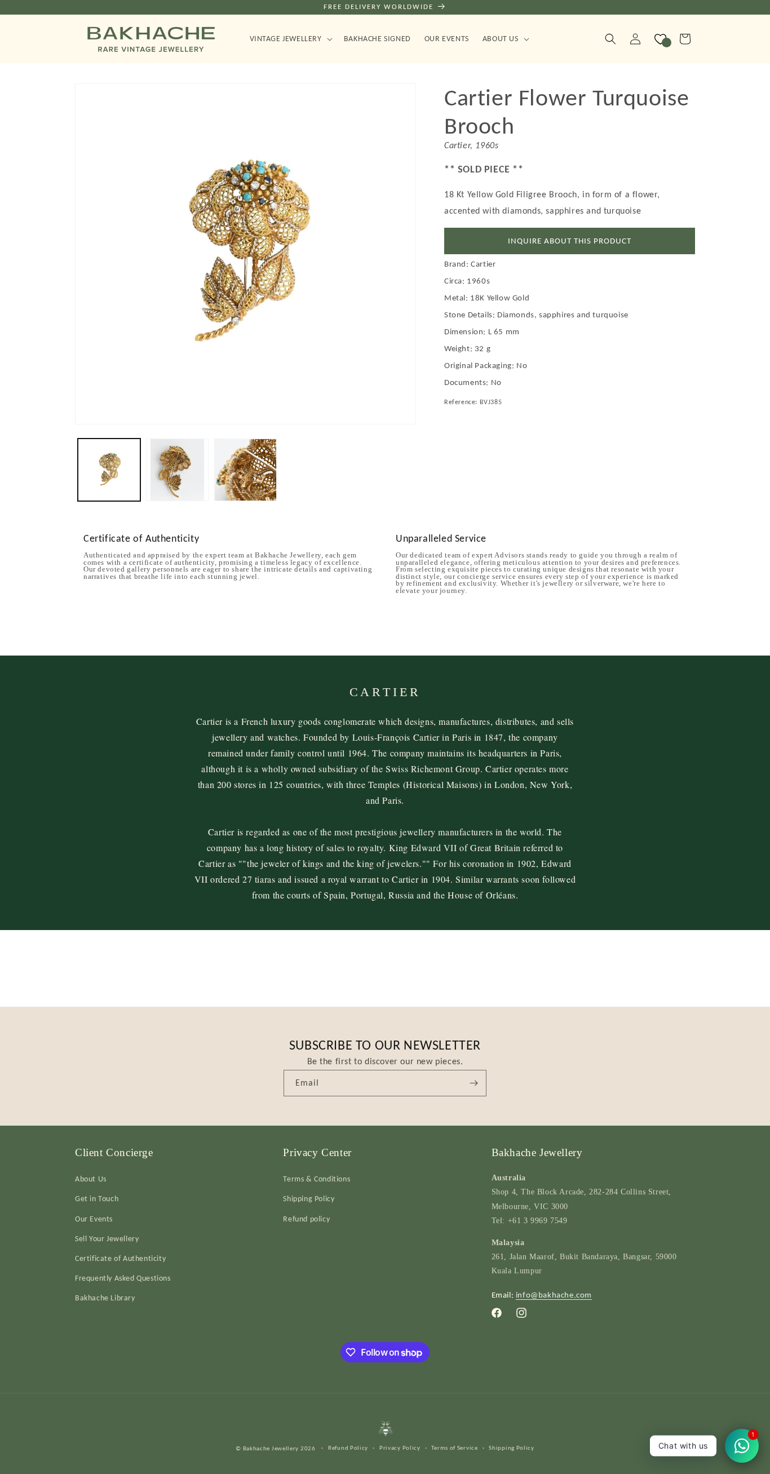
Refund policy (306, 1219)
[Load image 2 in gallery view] (177, 470)
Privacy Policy (400, 1447)
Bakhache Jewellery (271, 1448)
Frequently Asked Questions (123, 1278)
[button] (290, 39)
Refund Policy (348, 1447)
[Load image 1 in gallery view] (109, 470)
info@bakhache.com (554, 1295)
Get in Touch (96, 1198)
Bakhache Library (105, 1298)
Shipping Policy (308, 1198)
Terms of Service (454, 1447)
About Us (91, 1179)
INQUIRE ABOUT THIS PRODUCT (569, 241)
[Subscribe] (473, 1083)
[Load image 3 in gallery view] (245, 470)
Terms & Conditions (316, 1179)
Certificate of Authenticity (120, 1258)
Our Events (94, 1219)
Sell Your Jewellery (107, 1238)
